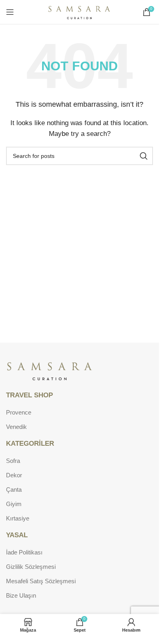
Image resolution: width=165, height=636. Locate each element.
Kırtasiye (17, 518)
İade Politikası (24, 552)
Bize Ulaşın (21, 595)
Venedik (16, 426)
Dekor (14, 475)
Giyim (14, 503)
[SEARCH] (144, 156)
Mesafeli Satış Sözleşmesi (41, 581)
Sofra (13, 460)
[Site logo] (80, 11)
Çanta (14, 489)
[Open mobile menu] (10, 12)
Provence (18, 412)
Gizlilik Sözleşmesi (31, 566)
